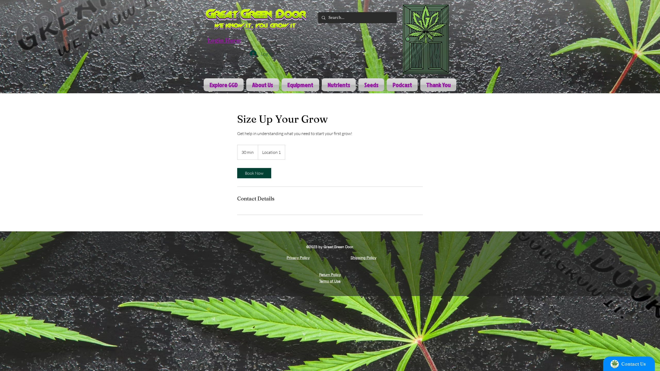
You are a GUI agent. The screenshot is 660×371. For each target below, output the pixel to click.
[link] (254, 173)
